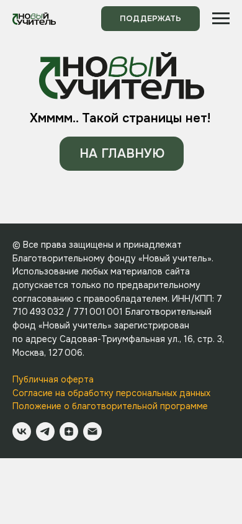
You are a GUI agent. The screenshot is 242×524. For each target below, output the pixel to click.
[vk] (21, 431)
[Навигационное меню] (221, 18)
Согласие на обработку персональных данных (111, 393)
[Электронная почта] (92, 431)
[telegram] (45, 431)
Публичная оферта (53, 379)
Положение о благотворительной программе (110, 406)
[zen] (69, 431)
